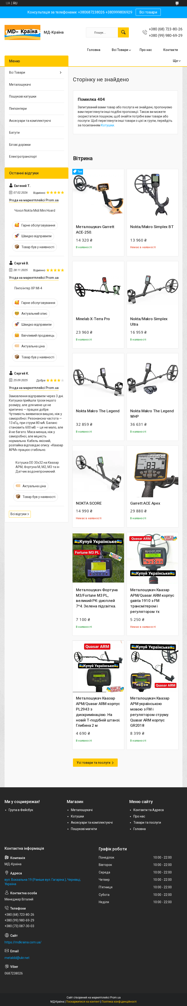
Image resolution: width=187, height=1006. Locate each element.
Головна (93, 50)
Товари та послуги (147, 822)
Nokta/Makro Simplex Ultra (149, 322)
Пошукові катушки (22, 96)
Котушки (107, 125)
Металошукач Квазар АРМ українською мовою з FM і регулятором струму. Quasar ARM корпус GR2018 (149, 712)
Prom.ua (115, 997)
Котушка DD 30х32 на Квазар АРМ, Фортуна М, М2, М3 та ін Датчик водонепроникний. (37, 467)
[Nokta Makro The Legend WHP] (152, 379)
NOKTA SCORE (89, 503)
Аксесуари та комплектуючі (30, 120)
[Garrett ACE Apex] (152, 471)
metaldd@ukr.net (17, 958)
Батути (14, 132)
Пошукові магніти (84, 829)
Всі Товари (120, 50)
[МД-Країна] (22, 32)
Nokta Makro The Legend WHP (152, 414)
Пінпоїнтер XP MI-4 (28, 288)
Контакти (170, 50)
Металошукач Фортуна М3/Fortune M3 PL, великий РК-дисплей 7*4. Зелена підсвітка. (97, 598)
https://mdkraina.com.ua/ (23, 942)
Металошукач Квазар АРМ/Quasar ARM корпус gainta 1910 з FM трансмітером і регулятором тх (152, 601)
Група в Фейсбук (21, 810)
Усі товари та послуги (93, 762)
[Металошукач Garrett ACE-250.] (98, 195)
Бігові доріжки (20, 144)
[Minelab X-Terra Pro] (98, 287)
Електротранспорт (23, 156)
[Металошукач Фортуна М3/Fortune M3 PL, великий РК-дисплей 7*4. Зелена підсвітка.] (98, 558)
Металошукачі (20, 84)
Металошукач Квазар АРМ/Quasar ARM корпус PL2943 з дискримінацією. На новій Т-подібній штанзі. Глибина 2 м (98, 712)
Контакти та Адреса (148, 810)
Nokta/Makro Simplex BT (152, 226)
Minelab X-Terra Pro (93, 319)
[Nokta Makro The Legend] (98, 379)
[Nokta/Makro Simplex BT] (152, 195)
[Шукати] (123, 32)
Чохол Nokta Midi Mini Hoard (34, 210)
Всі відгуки (18, 514)
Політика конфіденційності (119, 1001)
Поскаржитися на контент (83, 1001)
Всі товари (148, 12)
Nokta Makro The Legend (97, 411)
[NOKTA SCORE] (98, 471)
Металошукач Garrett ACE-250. (95, 229)
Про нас (146, 50)
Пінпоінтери (18, 108)
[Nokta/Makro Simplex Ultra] (152, 287)
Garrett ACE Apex (145, 503)
